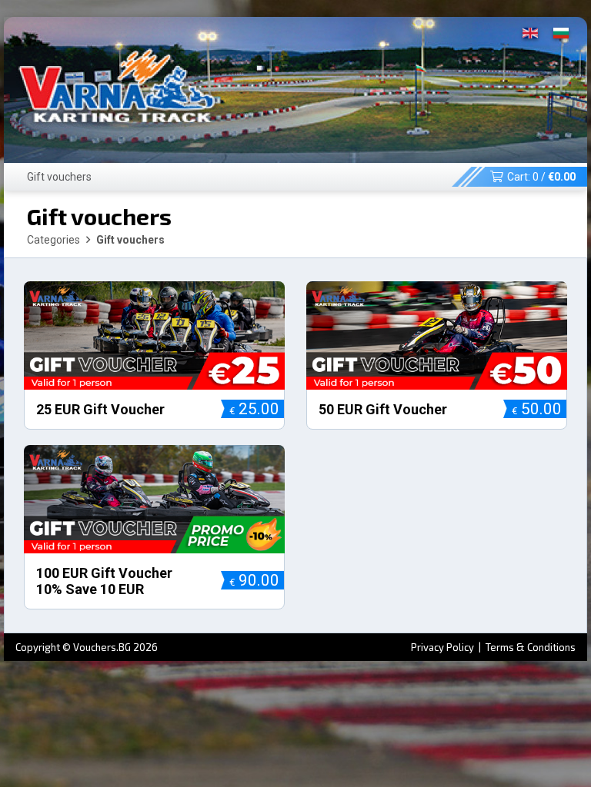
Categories (53, 240)
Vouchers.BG (102, 647)
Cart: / (541, 177)
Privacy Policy (443, 647)
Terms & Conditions (531, 647)
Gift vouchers (59, 177)
